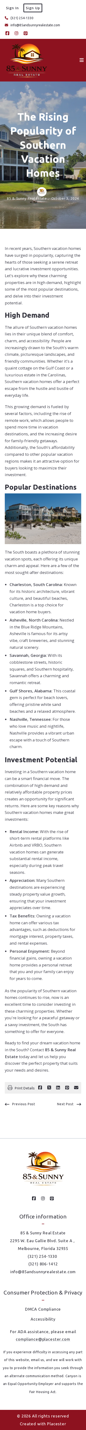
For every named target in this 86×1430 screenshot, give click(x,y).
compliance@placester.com (43, 1339)
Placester (56, 1423)
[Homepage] (26, 60)
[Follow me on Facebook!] (7, 33)
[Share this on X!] (49, 1088)
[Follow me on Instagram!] (16, 33)
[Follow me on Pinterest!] (25, 33)
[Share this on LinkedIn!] (58, 1088)
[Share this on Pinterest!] (67, 1088)
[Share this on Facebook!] (40, 1088)
